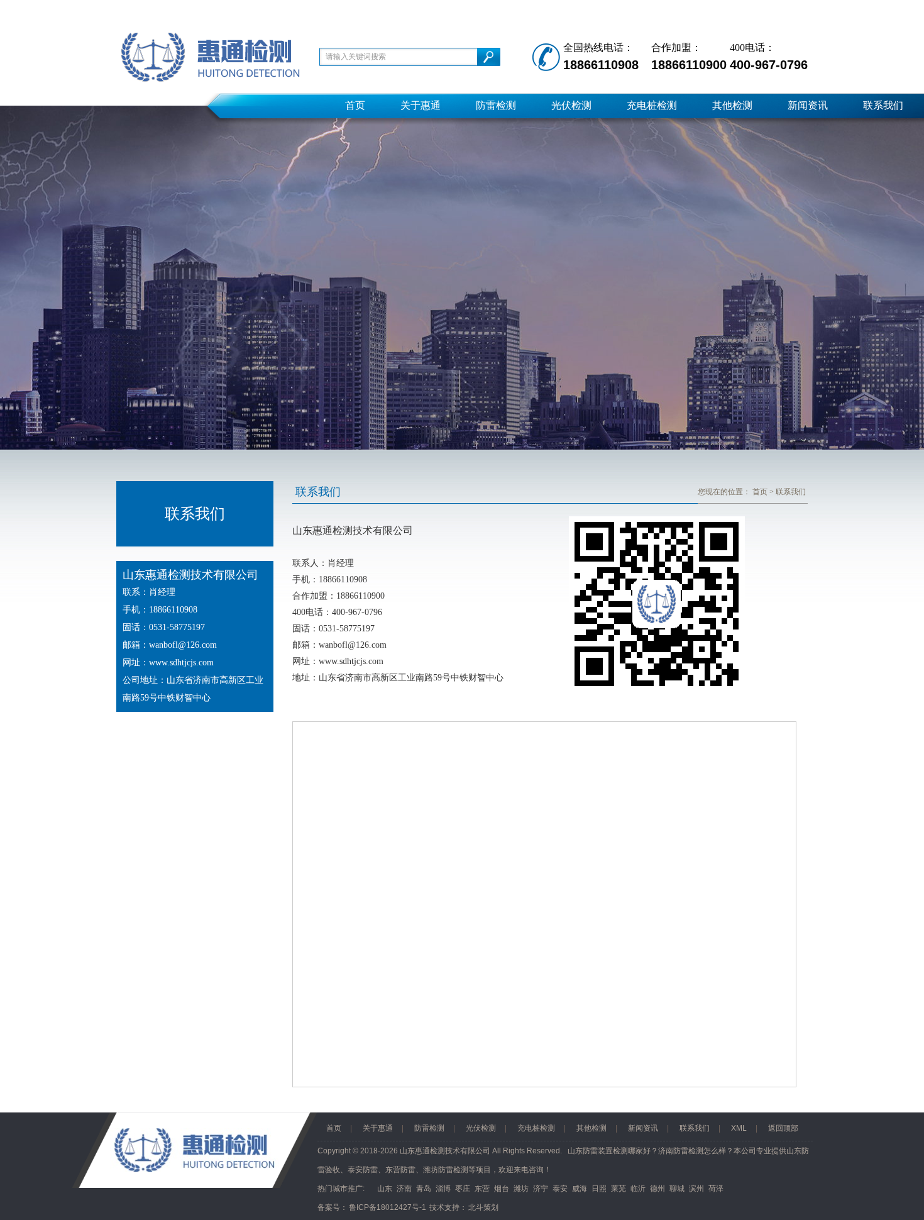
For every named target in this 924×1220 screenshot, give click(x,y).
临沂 (638, 1188)
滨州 (696, 1188)
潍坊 (521, 1188)
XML (739, 1128)
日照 (599, 1188)
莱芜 (618, 1188)
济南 (404, 1188)
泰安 (560, 1188)
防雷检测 (496, 105)
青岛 (423, 1188)
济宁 (540, 1188)
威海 (579, 1188)
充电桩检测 (652, 105)
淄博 (443, 1188)
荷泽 (715, 1188)
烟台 (501, 1188)
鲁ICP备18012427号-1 (387, 1207)
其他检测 (732, 105)
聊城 (677, 1188)
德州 (657, 1188)
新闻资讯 (808, 105)
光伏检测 (571, 105)
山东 (384, 1188)
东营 (482, 1188)
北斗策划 (483, 1207)
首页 (355, 105)
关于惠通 (420, 105)
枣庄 (462, 1188)
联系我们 (883, 105)
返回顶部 (783, 1128)
